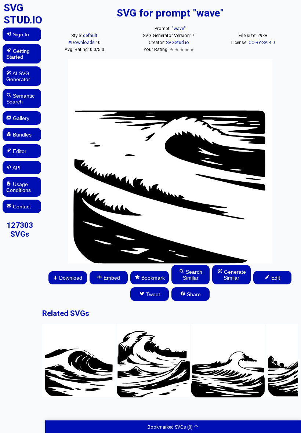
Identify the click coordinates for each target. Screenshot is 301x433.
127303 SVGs (20, 230)
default (90, 35)
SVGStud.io (177, 42)
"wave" (179, 28)
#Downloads (82, 42)
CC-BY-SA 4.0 (262, 42)
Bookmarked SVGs (170, 426)
